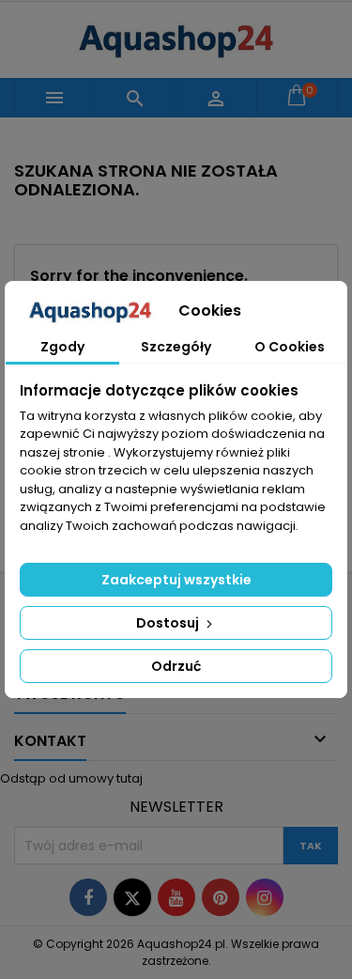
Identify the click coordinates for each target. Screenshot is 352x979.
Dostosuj (169, 623)
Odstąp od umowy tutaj (71, 778)
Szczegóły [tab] (176, 346)
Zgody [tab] (62, 346)
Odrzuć (176, 666)
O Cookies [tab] (289, 346)
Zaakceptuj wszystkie (176, 579)
